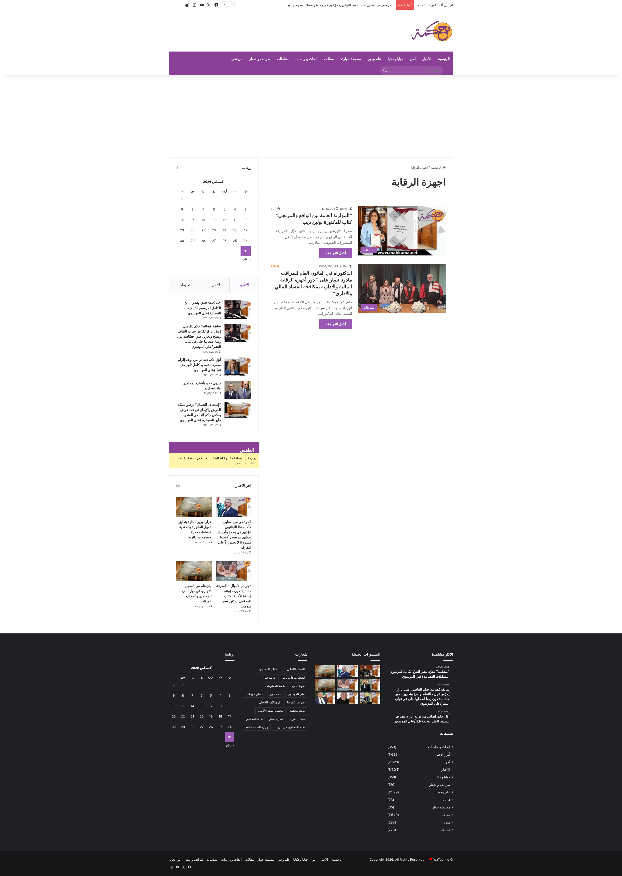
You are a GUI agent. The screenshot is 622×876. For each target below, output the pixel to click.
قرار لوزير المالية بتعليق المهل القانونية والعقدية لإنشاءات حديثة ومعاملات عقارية (195, 529)
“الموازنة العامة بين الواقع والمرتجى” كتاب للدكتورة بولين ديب (314, 219)
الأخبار (427, 59)
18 (235, 230)
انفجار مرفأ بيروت (294, 677)
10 (245, 220)
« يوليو (246, 259)
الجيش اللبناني (296, 669)
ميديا (447, 822)
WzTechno (441, 859)
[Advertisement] (311, 116)
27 (214, 241)
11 (234, 220)
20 (214, 230)
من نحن (236, 59)
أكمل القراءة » (335, 253)
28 (203, 241)
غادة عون (275, 694)
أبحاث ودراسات (306, 59)
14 (203, 220)
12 (224, 220)
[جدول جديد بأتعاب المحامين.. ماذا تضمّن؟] (238, 390)
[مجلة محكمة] (431, 31)
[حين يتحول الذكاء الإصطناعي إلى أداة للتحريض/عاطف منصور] (325, 698)
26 (224, 241)
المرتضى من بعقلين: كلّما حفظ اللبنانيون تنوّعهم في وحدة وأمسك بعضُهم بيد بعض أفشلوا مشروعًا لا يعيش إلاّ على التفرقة (311, 5)
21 (203, 230)
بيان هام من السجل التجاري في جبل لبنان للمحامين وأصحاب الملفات (197, 593)
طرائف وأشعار (259, 59)
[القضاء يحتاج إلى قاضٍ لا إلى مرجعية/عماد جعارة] (347, 698)
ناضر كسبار (276, 719)
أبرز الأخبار (442, 754)
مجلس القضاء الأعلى (270, 710)
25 (235, 241)
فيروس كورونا (296, 702)
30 (182, 241)
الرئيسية (444, 59)
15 (192, 220)
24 (246, 241)
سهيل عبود (298, 686)
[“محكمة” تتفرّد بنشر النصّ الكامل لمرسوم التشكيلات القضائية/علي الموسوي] (238, 309)
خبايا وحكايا (395, 59)
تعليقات (184, 284)
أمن (413, 59)
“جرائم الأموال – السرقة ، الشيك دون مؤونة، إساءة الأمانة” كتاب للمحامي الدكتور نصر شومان (233, 596)
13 (214, 220)
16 (182, 220)
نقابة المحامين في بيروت (290, 727)
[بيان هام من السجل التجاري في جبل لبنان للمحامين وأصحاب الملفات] (194, 571)
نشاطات (283, 59)
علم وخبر (374, 59)
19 (224, 230)
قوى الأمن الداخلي (269, 702)
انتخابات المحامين (269, 669)
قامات (445, 800)
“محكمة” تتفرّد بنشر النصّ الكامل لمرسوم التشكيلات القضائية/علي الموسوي (202, 307)
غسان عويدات (254, 694)
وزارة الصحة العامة (256, 727)
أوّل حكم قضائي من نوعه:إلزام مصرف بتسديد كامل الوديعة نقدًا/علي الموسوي (199, 364)
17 (245, 230)
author (344, 266)
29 (193, 241)
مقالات (329, 59)
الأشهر (244, 284)
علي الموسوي (296, 694)
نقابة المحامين (254, 719)
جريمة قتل (269, 677)
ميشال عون (297, 719)
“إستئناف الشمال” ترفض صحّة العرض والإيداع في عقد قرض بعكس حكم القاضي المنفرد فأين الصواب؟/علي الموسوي (199, 412)
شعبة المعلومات (275, 686)
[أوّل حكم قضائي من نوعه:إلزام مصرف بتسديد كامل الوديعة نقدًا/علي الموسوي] (238, 366)
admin (344, 208)
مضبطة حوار (352, 59)
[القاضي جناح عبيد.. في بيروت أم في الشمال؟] (370, 698)
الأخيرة (214, 284)
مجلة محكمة (297, 710)
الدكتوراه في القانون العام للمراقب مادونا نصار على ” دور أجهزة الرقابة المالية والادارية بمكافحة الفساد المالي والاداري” (313, 283)
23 (182, 230)
